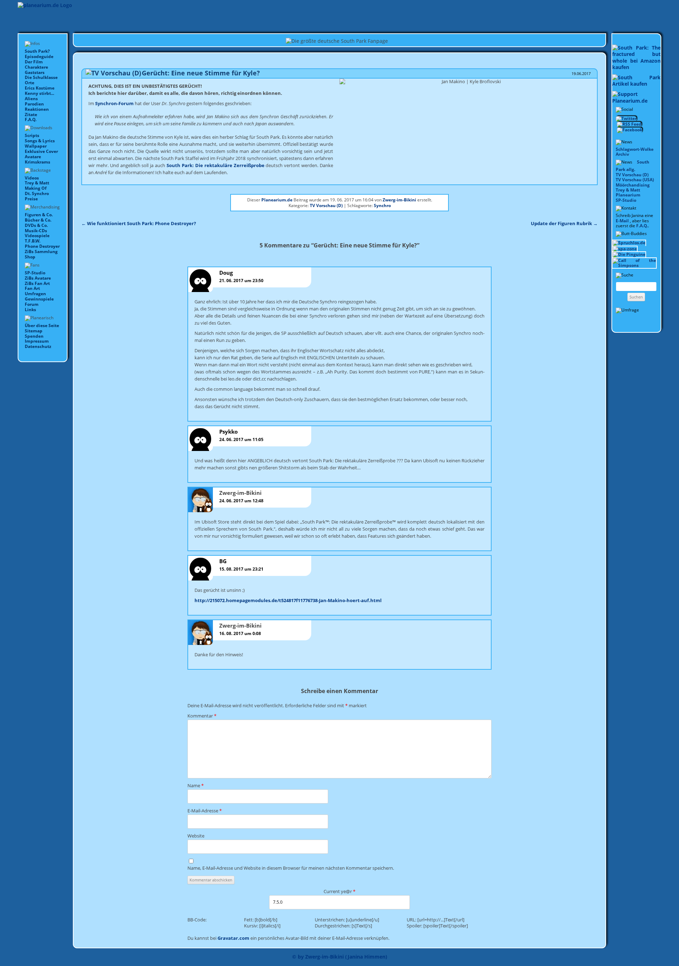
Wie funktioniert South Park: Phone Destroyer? (138, 223)
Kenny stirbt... (39, 93)
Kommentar (201, 716)
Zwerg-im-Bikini (399, 200)
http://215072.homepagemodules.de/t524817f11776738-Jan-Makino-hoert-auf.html (288, 600)
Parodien (34, 104)
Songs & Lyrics (40, 141)
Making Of (36, 188)
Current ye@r (339, 891)
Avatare (33, 157)
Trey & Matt (37, 183)
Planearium (628, 195)
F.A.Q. (30, 119)
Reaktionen (37, 109)
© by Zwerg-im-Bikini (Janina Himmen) (339, 956)
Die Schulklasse (41, 77)
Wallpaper (36, 146)
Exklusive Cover (41, 151)
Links (30, 310)
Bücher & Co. (38, 220)
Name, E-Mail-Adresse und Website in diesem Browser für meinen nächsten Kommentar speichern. (290, 868)
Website (195, 836)
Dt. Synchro (37, 193)
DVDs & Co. (36, 225)
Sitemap (33, 331)
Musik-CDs (36, 231)
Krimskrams (37, 162)
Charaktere (36, 67)
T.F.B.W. (32, 241)
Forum (32, 304)
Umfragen (35, 294)
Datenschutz (38, 346)
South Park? (37, 51)
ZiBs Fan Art (37, 283)
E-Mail (622, 221)
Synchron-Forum (114, 103)
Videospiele (37, 236)
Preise (31, 199)
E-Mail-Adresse (204, 810)
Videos (32, 178)
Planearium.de (276, 200)
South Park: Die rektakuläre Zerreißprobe (215, 165)
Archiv (622, 154)
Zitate (31, 115)
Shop (30, 257)
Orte (29, 83)
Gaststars (35, 72)
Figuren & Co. (39, 215)
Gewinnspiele (39, 299)
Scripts (32, 135)
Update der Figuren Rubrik (564, 223)
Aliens (31, 99)
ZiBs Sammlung (41, 251)
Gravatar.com (233, 938)
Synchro (382, 205)
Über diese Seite (42, 325)
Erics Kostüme (39, 88)
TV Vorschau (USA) (635, 180)
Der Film (34, 62)
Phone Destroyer (42, 246)
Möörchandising (633, 185)
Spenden (34, 336)
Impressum (37, 341)
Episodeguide (39, 56)
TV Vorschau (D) (632, 175)
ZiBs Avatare (38, 278)
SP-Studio (35, 273)
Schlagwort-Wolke (635, 149)
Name (195, 785)
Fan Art (32, 288)
